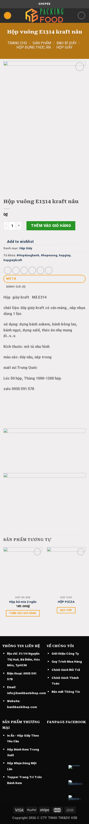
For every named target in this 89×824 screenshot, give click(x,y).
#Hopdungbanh (28, 255)
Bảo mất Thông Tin (66, 691)
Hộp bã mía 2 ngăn (23, 602)
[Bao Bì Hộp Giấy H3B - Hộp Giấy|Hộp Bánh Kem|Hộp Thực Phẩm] (44, 15)
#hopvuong (49, 255)
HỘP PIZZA (66, 602)
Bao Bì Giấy (67, 43)
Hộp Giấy (64, 47)
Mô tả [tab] (11, 278)
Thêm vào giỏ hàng (51, 225)
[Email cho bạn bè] (32, 270)
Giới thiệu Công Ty (65, 653)
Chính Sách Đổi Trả (66, 670)
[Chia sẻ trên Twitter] (24, 270)
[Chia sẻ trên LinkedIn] (48, 270)
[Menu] (7, 15)
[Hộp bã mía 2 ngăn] (22, 570)
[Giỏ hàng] (81, 15)
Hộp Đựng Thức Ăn (33, 47)
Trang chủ (17, 43)
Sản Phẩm (42, 43)
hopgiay (64, 255)
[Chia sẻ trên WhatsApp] (7, 270)
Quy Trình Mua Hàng (67, 661)
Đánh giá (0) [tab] (16, 286)
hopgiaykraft (12, 260)
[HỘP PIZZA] (66, 570)
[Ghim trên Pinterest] (40, 270)
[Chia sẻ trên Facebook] (16, 270)
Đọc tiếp (66, 610)
